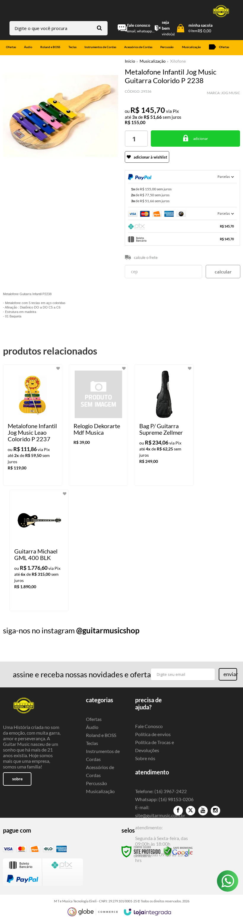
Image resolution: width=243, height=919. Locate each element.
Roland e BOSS (101, 735)
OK (223, 271)
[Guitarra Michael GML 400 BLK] (39, 550)
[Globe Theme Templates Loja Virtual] (93, 912)
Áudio (92, 727)
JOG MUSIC (230, 93)
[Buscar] (99, 27)
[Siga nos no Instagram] (215, 810)
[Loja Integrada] (147, 912)
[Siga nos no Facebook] (178, 810)
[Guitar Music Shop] (221, 11)
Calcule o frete (146, 257)
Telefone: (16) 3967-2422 (161, 791)
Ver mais (41, 476)
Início (130, 61)
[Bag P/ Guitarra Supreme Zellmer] (164, 425)
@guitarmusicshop (108, 630)
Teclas (92, 743)
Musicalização (153, 61)
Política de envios (153, 734)
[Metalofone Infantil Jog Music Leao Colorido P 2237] (32, 425)
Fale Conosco (149, 726)
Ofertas (94, 719)
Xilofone (178, 61)
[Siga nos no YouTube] (203, 810)
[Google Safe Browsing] (178, 851)
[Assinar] (228, 674)
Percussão (96, 783)
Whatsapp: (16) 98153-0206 (164, 799)
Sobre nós (145, 758)
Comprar (195, 138)
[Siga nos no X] (190, 810)
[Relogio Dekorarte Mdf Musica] (98, 425)
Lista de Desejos (20, 181)
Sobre (17, 778)
